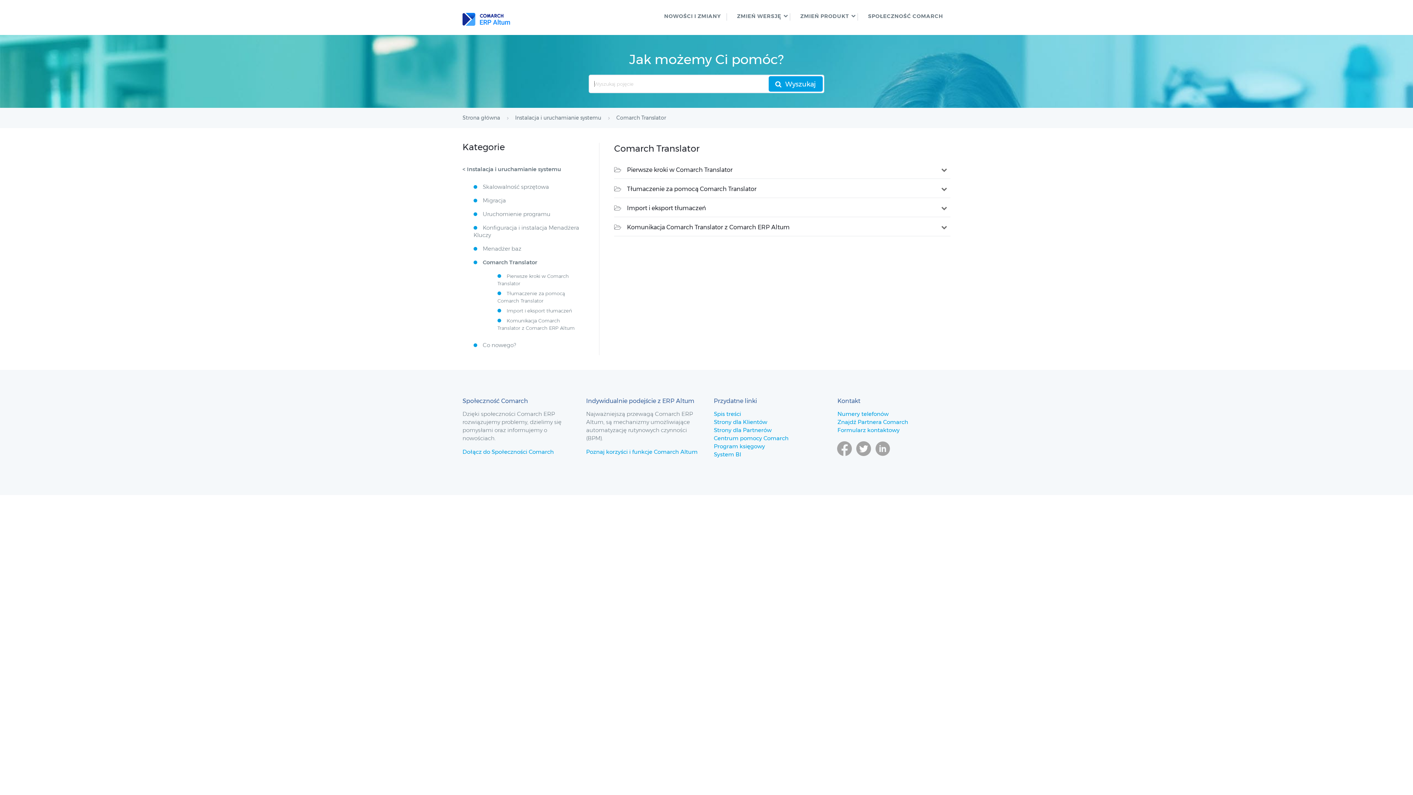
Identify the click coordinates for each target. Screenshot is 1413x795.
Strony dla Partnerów (743, 430)
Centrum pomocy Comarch (751, 438)
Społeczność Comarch (905, 16)
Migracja (494, 200)
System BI (727, 454)
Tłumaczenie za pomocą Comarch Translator (692, 189)
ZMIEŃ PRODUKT (824, 16)
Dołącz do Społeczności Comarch (508, 451)
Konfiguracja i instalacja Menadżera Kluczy (526, 231)
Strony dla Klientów (740, 421)
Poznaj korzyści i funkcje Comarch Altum (642, 451)
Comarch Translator (510, 262)
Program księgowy (739, 446)
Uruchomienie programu (516, 214)
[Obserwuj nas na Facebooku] (844, 459)
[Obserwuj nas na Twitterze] (863, 459)
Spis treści (727, 413)
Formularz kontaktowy (868, 430)
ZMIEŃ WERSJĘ (759, 16)
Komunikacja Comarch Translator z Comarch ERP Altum (708, 227)
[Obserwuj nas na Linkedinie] (883, 459)
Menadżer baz (502, 248)
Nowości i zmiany (692, 16)
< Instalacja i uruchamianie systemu (512, 169)
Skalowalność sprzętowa (516, 186)
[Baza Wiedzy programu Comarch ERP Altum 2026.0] (486, 17)
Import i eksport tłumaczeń (666, 208)
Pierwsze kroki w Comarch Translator (680, 169)
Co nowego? (499, 345)
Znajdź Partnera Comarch (872, 421)
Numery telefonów (863, 413)
